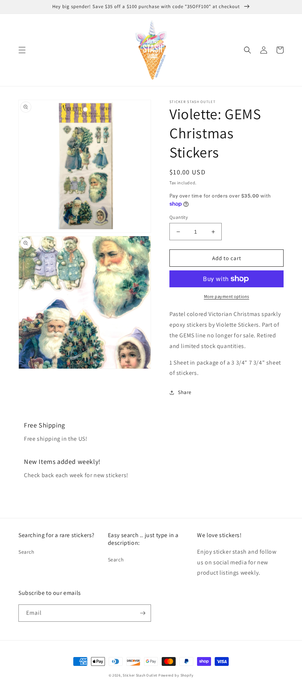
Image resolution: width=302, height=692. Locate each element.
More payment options (226, 296)
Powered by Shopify (176, 675)
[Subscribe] (142, 613)
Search (26, 552)
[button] (22, 50)
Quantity (178, 217)
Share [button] (185, 392)
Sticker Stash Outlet (140, 675)
